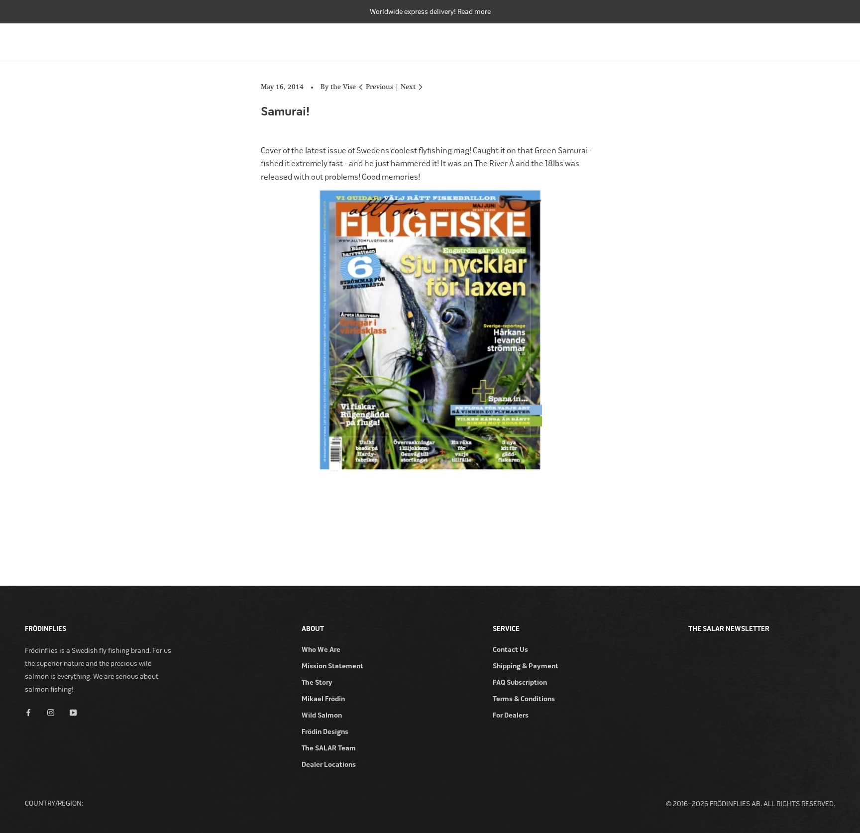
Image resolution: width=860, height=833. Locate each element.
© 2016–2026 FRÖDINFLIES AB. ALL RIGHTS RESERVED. (750, 804)
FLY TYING (724, 39)
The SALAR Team (329, 748)
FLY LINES (604, 39)
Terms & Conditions (524, 699)
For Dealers (511, 715)
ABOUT (824, 39)
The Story (317, 682)
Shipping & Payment (525, 666)
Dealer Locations (329, 764)
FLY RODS (497, 39)
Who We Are (321, 649)
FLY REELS (550, 39)
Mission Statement (332, 666)
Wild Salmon (322, 715)
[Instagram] (50, 712)
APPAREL (777, 39)
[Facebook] (28, 712)
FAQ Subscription (520, 682)
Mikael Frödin (323, 699)
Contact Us (510, 649)
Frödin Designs (325, 732)
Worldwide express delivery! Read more (430, 11)
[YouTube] (73, 712)
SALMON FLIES (664, 39)
